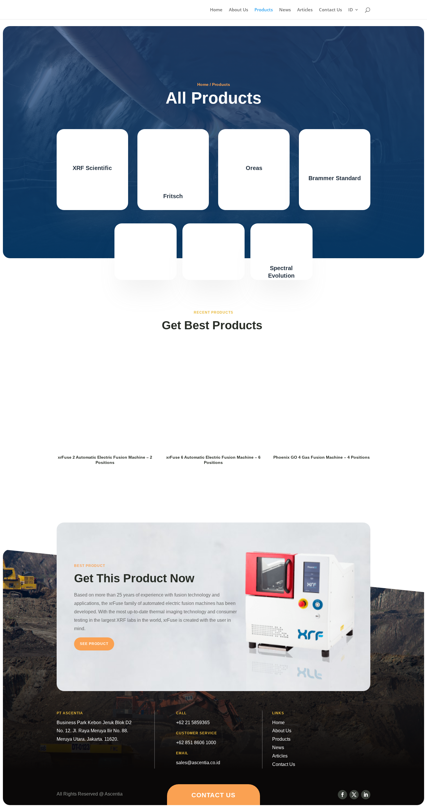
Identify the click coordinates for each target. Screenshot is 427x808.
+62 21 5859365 (193, 722)
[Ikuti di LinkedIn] (365, 794)
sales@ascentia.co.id (198, 762)
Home (216, 10)
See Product (94, 644)
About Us (238, 10)
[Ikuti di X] (354, 794)
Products (263, 10)
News (285, 10)
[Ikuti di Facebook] (342, 794)
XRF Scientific (92, 168)
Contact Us (330, 10)
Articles (305, 10)
